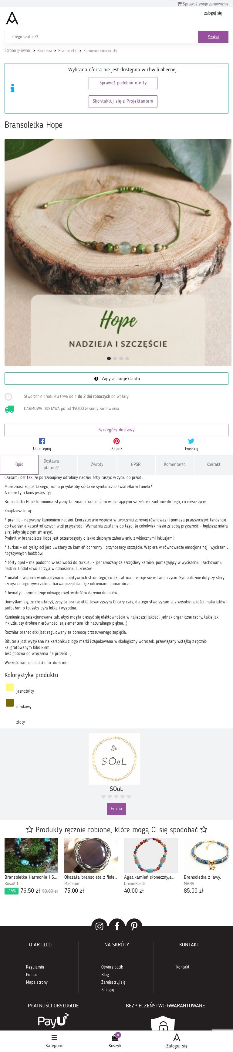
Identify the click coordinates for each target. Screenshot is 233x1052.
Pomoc (32, 975)
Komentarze (175, 465)
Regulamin (35, 967)
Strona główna (17, 51)
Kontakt (214, 465)
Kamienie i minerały (100, 51)
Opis (19, 465)
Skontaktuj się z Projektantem (123, 101)
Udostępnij (42, 449)
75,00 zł (74, 891)
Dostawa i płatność (53, 464)
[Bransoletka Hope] (118, 252)
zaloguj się (213, 13)
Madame (71, 884)
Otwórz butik (112, 967)
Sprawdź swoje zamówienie (205, 4)
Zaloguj (107, 990)
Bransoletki (67, 51)
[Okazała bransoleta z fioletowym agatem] (91, 855)
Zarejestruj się (113, 982)
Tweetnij (191, 449)
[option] (31, 867)
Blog (105, 975)
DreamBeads (135, 884)
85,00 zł (194, 891)
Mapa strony (37, 982)
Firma (116, 809)
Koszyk (115, 1046)
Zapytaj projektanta (120, 379)
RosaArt (12, 884)
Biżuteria (44, 51)
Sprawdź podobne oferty (123, 83)
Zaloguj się (176, 1046)
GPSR (136, 465)
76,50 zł (32, 891)
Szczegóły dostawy (117, 430)
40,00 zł (134, 891)
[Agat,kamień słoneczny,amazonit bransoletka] (151, 855)
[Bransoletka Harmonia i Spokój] (31, 855)
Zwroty (97, 465)
